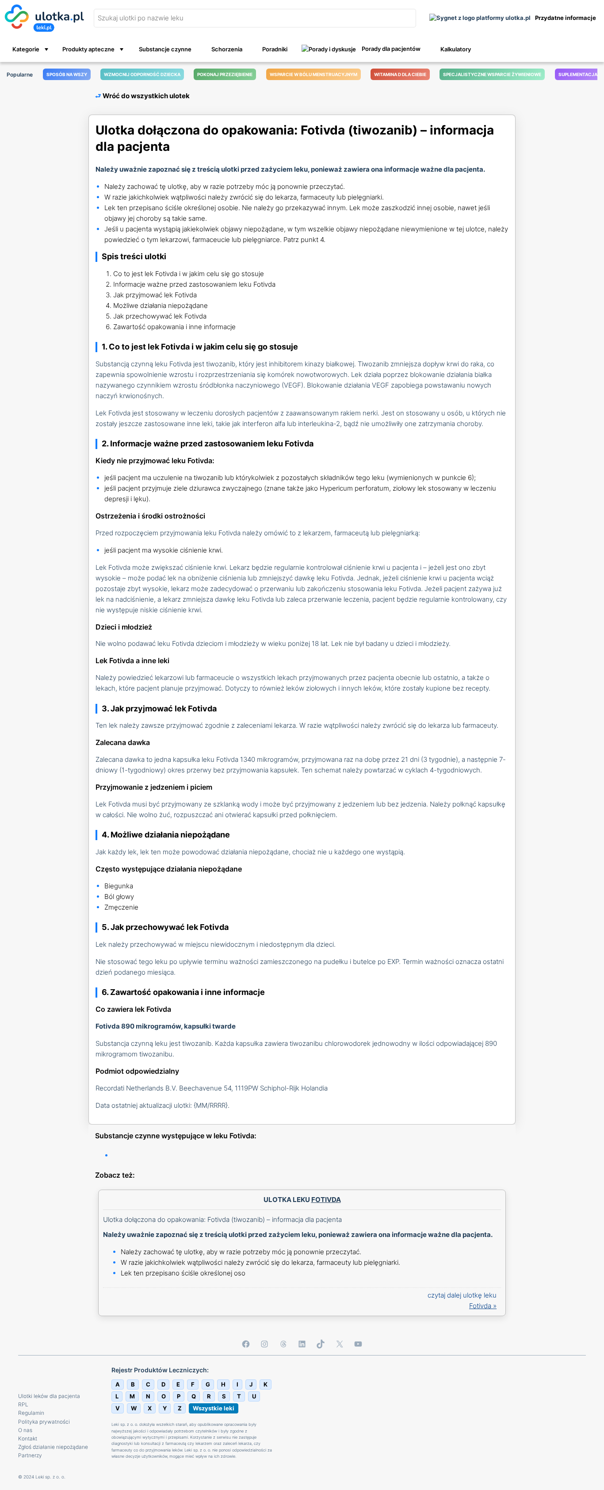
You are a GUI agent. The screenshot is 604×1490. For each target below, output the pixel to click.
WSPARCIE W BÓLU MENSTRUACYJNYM (313, 74)
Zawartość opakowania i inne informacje (174, 327)
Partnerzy (30, 1455)
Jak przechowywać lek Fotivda (159, 316)
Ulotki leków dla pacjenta (49, 1396)
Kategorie (25, 49)
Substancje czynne (164, 49)
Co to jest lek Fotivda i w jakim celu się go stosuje (188, 273)
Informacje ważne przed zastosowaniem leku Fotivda (194, 284)
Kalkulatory (455, 49)
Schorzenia (226, 49)
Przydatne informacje (565, 18)
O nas (25, 1430)
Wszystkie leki (213, 1408)
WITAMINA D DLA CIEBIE (400, 74)
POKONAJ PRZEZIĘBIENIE (224, 74)
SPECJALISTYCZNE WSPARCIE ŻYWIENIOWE (492, 74)
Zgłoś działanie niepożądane (53, 1447)
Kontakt (27, 1438)
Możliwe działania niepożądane (160, 305)
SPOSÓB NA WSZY (66, 74)
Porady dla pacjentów (390, 48)
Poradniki (274, 49)
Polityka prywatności (44, 1421)
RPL (23, 1404)
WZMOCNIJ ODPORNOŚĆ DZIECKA (142, 74)
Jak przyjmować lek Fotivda (155, 295)
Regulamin (31, 1412)
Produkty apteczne (88, 49)
